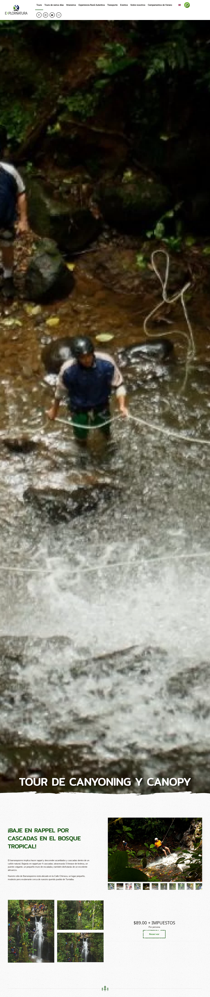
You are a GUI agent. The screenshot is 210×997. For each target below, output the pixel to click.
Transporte (112, 5)
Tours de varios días (54, 5)
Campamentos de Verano (160, 5)
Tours (39, 5)
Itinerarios (71, 5)
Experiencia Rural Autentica (92, 5)
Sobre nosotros (137, 5)
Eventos (124, 5)
